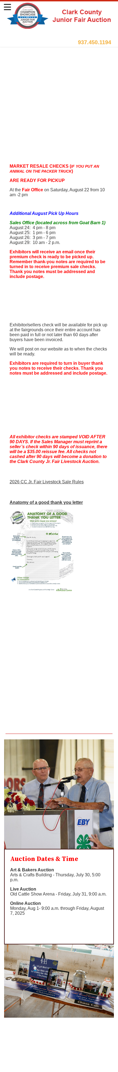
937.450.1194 (94, 42)
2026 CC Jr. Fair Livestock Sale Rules (47, 481)
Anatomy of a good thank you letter (46, 502)
